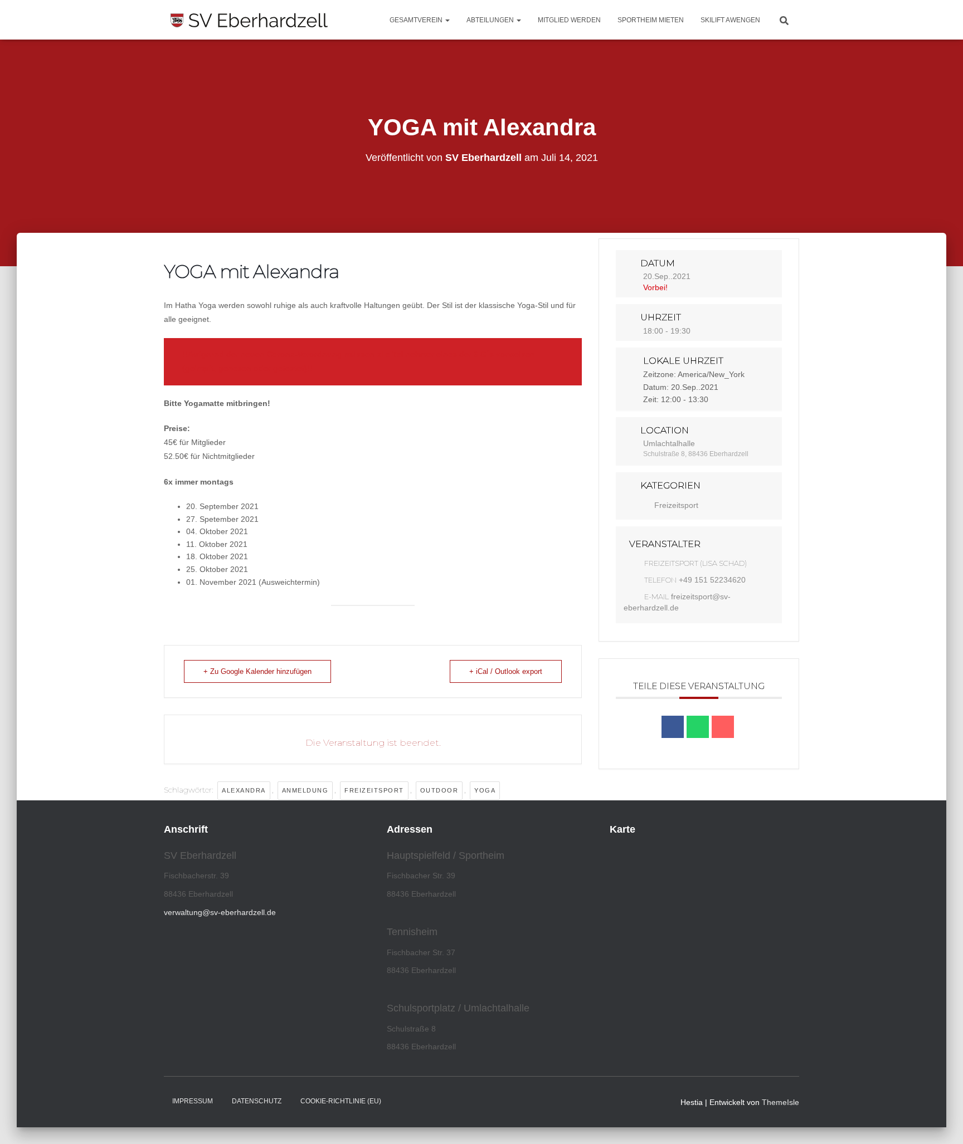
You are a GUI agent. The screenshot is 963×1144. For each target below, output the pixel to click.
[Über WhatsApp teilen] (698, 727)
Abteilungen (490, 20)
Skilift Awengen (730, 20)
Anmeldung (305, 790)
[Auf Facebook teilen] (673, 727)
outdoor (439, 790)
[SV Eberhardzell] (249, 20)
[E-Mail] (723, 727)
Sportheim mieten (650, 20)
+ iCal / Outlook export (505, 671)
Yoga (484, 790)
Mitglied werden (569, 20)
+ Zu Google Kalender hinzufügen (257, 671)
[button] (447, 20)
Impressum (192, 1101)
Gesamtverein (417, 20)
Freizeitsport (374, 790)
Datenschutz (256, 1101)
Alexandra (244, 790)
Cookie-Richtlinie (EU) (340, 1101)
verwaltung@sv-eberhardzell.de (220, 912)
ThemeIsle (780, 1102)
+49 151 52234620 (712, 579)
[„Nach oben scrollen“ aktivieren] (941, 1122)
